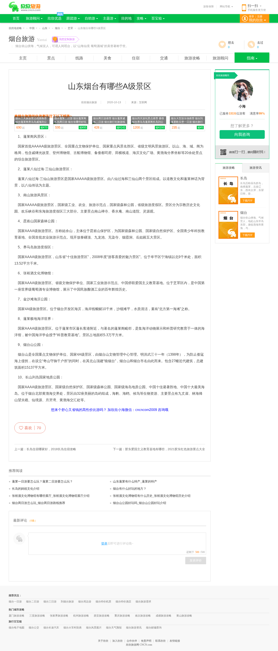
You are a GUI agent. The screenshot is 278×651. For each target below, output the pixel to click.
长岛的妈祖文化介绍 (24, 488)
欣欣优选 (54, 18)
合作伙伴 (132, 640)
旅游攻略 (192, 58)
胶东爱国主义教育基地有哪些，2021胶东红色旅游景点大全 (165, 449)
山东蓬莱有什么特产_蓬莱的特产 (133, 481)
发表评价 (196, 560)
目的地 (126, 18)
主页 (23, 58)
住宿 (136, 58)
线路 (79, 58)
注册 (259, 16)
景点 (51, 58)
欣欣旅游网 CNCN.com (139, 644)
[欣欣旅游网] (25, 7)
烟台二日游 (32, 601)
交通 (164, 58)
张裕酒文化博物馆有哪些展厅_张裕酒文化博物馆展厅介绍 (49, 495)
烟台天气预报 (114, 627)
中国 (32, 28)
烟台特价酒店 (123, 601)
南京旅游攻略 (143, 615)
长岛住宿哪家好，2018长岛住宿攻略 (51, 449)
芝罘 (70, 28)
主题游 (108, 18)
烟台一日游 (15, 601)
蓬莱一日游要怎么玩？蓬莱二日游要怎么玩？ (41, 481)
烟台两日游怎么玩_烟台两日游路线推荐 (37, 503)
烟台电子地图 (16, 627)
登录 (251, 16)
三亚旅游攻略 (37, 615)
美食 (107, 58)
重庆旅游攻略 (122, 615)
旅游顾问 (33, 18)
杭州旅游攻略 (81, 615)
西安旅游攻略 (101, 615)
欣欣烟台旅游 (89, 102)
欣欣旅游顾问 (222, 75)
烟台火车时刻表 (72, 627)
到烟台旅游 (67, 601)
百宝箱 (156, 18)
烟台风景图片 (94, 627)
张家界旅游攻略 (59, 615)
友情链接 (175, 640)
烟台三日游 (49, 601)
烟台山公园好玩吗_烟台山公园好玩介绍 (138, 503)
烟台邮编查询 (154, 627)
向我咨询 (242, 134)
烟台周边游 (84, 601)
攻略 (140, 18)
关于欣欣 (103, 640)
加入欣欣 (117, 640)
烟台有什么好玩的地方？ (128, 488)
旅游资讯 (256, 167)
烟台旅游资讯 (134, 627)
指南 (251, 58)
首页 (16, 18)
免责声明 (146, 640)
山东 (44, 28)
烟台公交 (34, 627)
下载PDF (247, 200)
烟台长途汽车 (51, 627)
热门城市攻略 (16, 609)
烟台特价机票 (103, 601)
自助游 (90, 18)
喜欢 (32, 428)
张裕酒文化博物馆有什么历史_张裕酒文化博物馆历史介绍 (150, 495)
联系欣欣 (160, 640)
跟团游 (71, 18)
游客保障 (208, 6)
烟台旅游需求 (143, 601)
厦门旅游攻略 (16, 615)
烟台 (57, 28)
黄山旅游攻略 (184, 615)
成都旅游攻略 (163, 615)
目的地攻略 (15, 28)
